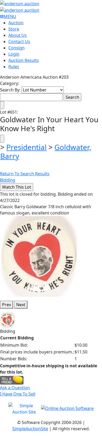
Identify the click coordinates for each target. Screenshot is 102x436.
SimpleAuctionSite (30, 429)
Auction (16, 23)
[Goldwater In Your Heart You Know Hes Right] (39, 256)
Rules (13, 66)
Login (13, 54)
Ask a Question (15, 388)
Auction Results (23, 60)
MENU (10, 16)
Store (13, 29)
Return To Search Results (24, 174)
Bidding (7, 180)
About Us (17, 35)
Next (20, 304)
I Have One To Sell (17, 394)
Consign (16, 48)
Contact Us (19, 41)
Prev (6, 304)
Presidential (26, 147)
